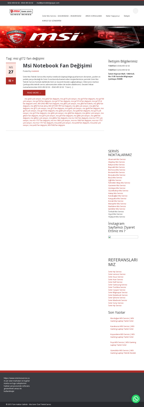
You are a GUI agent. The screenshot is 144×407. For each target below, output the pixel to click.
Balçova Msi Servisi (116, 164)
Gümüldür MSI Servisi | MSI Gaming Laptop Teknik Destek (123, 351)
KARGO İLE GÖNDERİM (51, 20)
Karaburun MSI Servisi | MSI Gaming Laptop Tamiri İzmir (122, 327)
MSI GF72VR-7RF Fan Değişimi (60, 106)
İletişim (127, 16)
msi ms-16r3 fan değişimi (78, 118)
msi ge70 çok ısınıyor (68, 99)
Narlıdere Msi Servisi (117, 206)
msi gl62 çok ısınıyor (80, 106)
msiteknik (35, 71)
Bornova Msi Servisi (116, 170)
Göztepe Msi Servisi (116, 188)
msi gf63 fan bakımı (85, 103)
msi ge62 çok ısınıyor (33, 99)
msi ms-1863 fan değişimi (81, 120)
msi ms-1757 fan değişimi (40, 120)
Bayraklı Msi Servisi (116, 167)
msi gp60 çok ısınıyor (73, 108)
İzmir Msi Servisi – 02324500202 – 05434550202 (61, 16)
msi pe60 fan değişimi (80, 123)
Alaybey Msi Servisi (116, 162)
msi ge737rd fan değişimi (81, 101)
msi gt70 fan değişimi (64, 115)
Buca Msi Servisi (115, 177)
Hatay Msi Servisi (115, 193)
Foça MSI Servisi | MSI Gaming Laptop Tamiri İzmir (123, 343)
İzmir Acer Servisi (115, 279)
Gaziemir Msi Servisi (117, 185)
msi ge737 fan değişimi (61, 101)
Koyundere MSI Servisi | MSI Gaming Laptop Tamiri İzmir (122, 335)
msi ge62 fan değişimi (50, 99)
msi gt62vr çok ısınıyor (91, 113)
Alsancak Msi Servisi (117, 159)
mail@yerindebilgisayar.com (48, 3)
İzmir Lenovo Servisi (116, 274)
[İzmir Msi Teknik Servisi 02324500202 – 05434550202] (21, 11)
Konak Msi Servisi (115, 201)
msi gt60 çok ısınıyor (56, 113)
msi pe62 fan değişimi (38, 125)
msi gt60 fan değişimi (73, 113)
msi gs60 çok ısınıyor (64, 111)
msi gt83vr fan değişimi (58, 118)
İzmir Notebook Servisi (118, 295)
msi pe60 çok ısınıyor (62, 123)
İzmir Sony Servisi (115, 303)
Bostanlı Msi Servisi (116, 172)
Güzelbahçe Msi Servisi (118, 190)
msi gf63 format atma (39, 106)
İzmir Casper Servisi (116, 290)
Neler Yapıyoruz (113, 16)
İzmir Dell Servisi (115, 282)
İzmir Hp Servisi (115, 271)
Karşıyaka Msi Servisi (117, 198)
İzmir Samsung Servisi (117, 284)
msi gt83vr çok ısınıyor (39, 118)
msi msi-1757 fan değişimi (43, 123)
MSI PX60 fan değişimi (56, 125)
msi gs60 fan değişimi (81, 111)
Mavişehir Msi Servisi (117, 203)
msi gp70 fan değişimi (46, 111)
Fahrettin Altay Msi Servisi (119, 182)
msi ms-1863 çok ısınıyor (60, 120)
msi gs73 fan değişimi (38, 113)
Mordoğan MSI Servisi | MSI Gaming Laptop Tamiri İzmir (122, 319)
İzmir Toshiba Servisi (117, 287)
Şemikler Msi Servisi (116, 209)
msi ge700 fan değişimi (42, 101)
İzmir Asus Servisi (115, 277)
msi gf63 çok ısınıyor (68, 103)
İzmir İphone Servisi (116, 297)
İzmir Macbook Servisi (117, 300)
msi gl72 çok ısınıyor (39, 108)
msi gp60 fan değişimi (91, 108)
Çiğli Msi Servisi (114, 180)
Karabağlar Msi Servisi (117, 196)
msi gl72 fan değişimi (55, 108)
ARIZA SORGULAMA (94, 16)
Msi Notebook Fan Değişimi (57, 65)
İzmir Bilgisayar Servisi (117, 292)
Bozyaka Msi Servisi (116, 175)
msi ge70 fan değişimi (86, 99)
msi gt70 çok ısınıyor (47, 115)
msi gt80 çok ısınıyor (82, 115)
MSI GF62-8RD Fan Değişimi (48, 103)
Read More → (34, 92)
